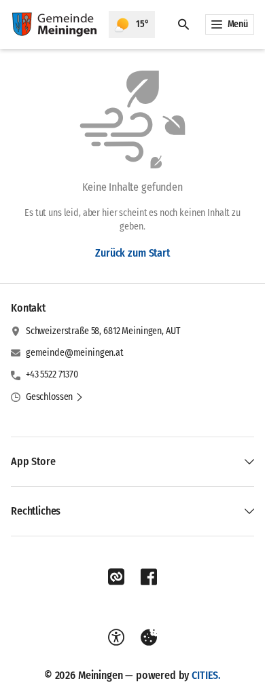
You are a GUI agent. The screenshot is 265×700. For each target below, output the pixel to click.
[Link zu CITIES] (116, 577)
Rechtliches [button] (35, 510)
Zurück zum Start (132, 252)
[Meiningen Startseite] (54, 24)
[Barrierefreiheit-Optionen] (116, 637)
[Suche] (183, 24)
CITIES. (206, 675)
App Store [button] (33, 461)
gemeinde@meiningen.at (75, 352)
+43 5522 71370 (52, 374)
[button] (55, 397)
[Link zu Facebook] (149, 577)
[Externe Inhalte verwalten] (149, 637)
